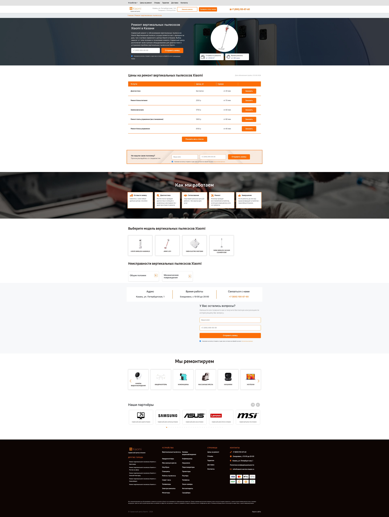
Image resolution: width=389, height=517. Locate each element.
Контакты (184, 3)
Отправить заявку (172, 50)
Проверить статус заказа (208, 9)
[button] (130, 381)
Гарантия (165, 3)
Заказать (249, 91)
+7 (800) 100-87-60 (239, 296)
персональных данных (219, 161)
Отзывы (157, 3)
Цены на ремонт (146, 3)
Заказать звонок (187, 9)
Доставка (174, 3)
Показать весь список (194, 139)
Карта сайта (256, 512)
